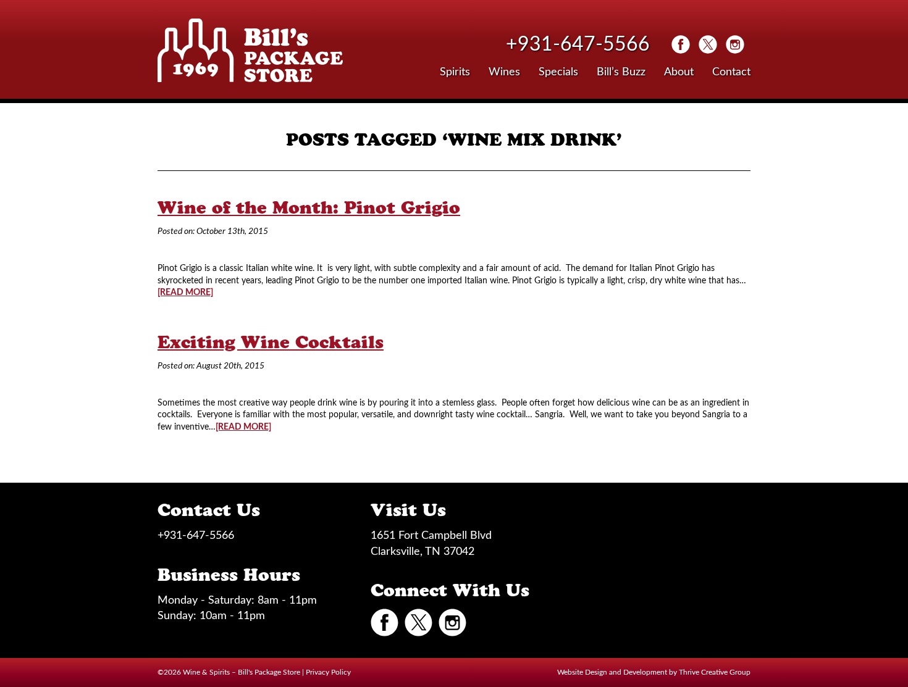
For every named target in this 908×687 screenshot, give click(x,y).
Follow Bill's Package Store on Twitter (708, 44)
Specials (558, 72)
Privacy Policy (328, 672)
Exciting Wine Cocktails (271, 341)
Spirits (455, 72)
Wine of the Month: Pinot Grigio (309, 207)
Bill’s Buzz (621, 72)
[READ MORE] (185, 292)
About (679, 72)
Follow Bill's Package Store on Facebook (680, 44)
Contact (731, 72)
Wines (504, 72)
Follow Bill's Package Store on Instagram (735, 44)
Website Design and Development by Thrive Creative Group (653, 672)
